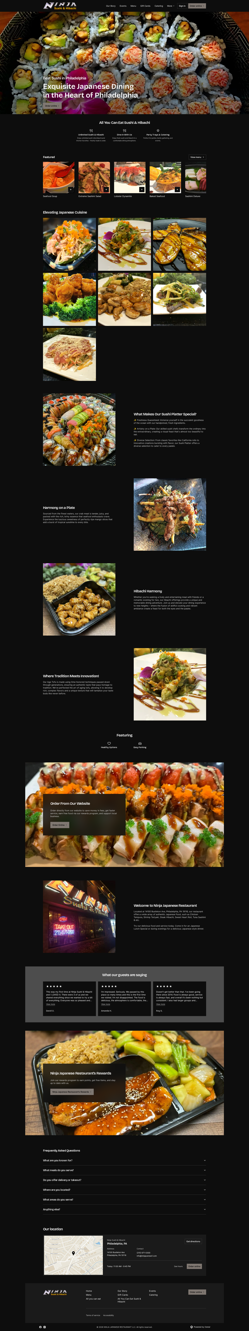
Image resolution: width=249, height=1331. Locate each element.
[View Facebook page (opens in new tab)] (40, 1327)
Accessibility (108, 1315)
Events (123, 6)
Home (89, 1291)
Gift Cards (145, 6)
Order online (194, 1266)
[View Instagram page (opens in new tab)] (44, 1327)
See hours (178, 1266)
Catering (159, 6)
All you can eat (93, 1298)
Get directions (193, 1241)
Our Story (110, 6)
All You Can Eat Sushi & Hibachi (129, 1300)
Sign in (182, 6)
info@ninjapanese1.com (147, 1256)
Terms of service (93, 1315)
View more (50, 1004)
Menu (133, 6)
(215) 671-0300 (143, 1253)
